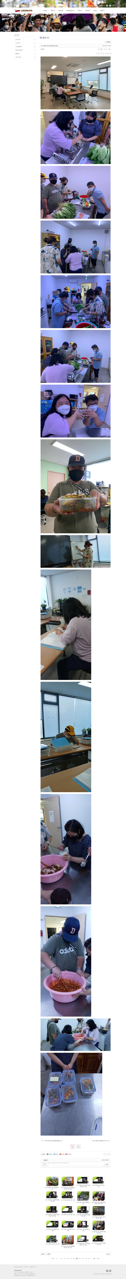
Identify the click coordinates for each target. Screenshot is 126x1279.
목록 (44, 1154)
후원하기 (102, 10)
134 (62, 1258)
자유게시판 (18, 57)
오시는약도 (26, 1267)
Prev (53, 1258)
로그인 (96, 5)
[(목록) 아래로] (106, 53)
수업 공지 (17, 43)
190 (94, 1258)
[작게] (101, 53)
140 (80, 1258)
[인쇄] (110, 53)
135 (65, 1258)
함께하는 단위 (33, 1267)
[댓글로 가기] (108, 53)
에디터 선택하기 (106, 1160)
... (91, 1258)
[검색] (108, 10)
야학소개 (53, 10)
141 (83, 1258)
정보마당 (87, 10)
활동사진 (17, 53)
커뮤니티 (80, 10)
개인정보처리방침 (18, 1267)
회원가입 (103, 5)
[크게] (98, 53)
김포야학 (42, 49)
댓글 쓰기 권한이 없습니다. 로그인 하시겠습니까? (58, 1163)
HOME (45, 10)
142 (86, 1258)
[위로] (103, 53)
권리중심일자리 (70, 10)
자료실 (95, 10)
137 (71, 1258)
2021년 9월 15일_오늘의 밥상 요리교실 (49, 45)
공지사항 (17, 39)
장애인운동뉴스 (19, 50)
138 (74, 1258)
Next (98, 1258)
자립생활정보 (18, 46)
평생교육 (60, 10)
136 (68, 1258)
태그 (109, 1254)
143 (89, 1258)
